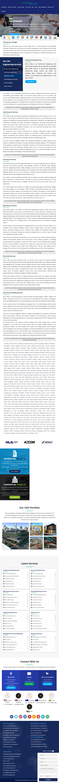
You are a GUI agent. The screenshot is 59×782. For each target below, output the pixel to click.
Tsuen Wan (49, 424)
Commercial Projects (37, 599)
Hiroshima (6, 375)
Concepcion (12, 359)
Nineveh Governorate (43, 399)
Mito (10, 390)
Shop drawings (51, 165)
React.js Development (36, 733)
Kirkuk (49, 377)
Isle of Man (11, 377)
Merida (53, 386)
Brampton (17, 350)
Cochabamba (16, 357)
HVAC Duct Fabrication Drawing (39, 628)
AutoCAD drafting (46, 52)
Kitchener (12, 379)
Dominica (6, 363)
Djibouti (44, 361)
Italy (20, 377)
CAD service (15, 46)
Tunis (54, 424)
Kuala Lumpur (51, 379)
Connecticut (22, 359)
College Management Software (38, 744)
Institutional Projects (10, 578)
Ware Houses (8, 623)
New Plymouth (43, 397)
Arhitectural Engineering (10, 573)
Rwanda (19, 413)
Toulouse (6, 424)
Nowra (49, 401)
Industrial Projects (9, 581)
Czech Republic (34, 361)
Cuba (19, 361)
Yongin (17, 433)
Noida (5, 401)
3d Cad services (32, 95)
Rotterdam (6, 413)
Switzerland (6, 422)
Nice (25, 399)
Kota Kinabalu (39, 379)
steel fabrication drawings (22, 216)
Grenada (6, 370)
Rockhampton (33, 410)
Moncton (36, 390)
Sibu (51, 413)
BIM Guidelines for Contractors (39, 637)
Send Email (47, 684)
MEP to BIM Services (9, 599)
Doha (53, 361)
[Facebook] (12, 717)
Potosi (41, 406)
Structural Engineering (37, 573)
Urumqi (39, 426)
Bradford (12, 350)
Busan (9, 354)
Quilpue (53, 408)
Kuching (21, 381)
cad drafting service (13, 97)
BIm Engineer (8, 639)
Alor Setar (6, 343)
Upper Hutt (12, 428)
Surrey (39, 419)
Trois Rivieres (42, 424)
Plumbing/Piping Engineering (39, 594)
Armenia (39, 346)
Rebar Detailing (8, 618)
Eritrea (23, 366)
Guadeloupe (23, 370)
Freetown (47, 366)
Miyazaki (14, 390)
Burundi (6, 354)
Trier (30, 424)
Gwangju (29, 372)
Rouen (11, 413)
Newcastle (10, 399)
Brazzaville (27, 350)
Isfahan (5, 377)
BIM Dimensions (36, 649)
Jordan (41, 377)
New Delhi (13, 397)
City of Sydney (51, 354)
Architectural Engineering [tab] (11, 69)
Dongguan (22, 363)
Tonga (41, 422)
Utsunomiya (52, 426)
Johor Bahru (36, 377)
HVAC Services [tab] (8, 86)
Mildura (26, 388)
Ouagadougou (26, 404)
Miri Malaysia (38, 388)
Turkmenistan (18, 426)
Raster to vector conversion (29, 218)
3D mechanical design (47, 216)
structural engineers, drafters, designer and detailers (24, 313)
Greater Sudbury (40, 368)
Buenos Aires (15, 352)
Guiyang (20, 372)
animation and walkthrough (46, 120)
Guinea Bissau (14, 372)
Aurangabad (7, 348)
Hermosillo (45, 372)
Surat (30, 419)
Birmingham (34, 348)
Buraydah (42, 352)
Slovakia (22, 415)
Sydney (12, 422)
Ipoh (41, 375)
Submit (48, 780)
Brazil (22, 350)
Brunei (9, 352)
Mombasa (25, 390)
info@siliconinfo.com (47, 681)
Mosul (48, 393)
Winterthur (22, 431)
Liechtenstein (13, 384)
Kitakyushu (6, 379)
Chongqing (29, 354)
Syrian (19, 422)
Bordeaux (52, 348)
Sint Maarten (16, 415)
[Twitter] (16, 717)
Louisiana (49, 384)
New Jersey (28, 397)
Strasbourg (6, 419)
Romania (39, 410)
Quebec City (36, 408)
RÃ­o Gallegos (21, 410)
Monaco (31, 390)
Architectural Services (10, 112)
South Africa (49, 415)
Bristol (37, 350)
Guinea (8, 372)
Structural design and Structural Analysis (14, 170)
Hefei (41, 372)
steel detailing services (45, 304)
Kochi (23, 379)
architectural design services (47, 131)
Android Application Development (39, 728)
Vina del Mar (28, 428)
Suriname (34, 419)
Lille (21, 384)
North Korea (26, 401)
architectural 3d (7, 137)
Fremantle (52, 366)
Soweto (32, 417)
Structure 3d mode (36, 167)
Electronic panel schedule (39, 266)
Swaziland (48, 419)
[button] (4, 25)
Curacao (24, 361)
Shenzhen (23, 413)
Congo (17, 359)
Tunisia (5, 426)
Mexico (5, 388)
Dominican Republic (14, 363)
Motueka (52, 393)
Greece (47, 368)
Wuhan (44, 431)
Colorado (41, 357)
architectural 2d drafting (30, 131)
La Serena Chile (35, 386)
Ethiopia (32, 366)
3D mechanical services (46, 230)
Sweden (53, 419)
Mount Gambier (8, 395)
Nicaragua (20, 399)
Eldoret (53, 363)
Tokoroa (34, 422)
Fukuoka (29, 368)
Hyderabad (36, 375)
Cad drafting (41, 46)
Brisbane (32, 350)
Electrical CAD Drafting (9, 262)
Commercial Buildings (10, 628)
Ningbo (50, 399)
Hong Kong (26, 375)
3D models (20, 122)
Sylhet (15, 422)
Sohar (30, 415)
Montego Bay (7, 393)
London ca (43, 384)
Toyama (17, 424)
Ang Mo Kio (36, 343)
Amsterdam (26, 343)
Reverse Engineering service (45, 218)
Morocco (43, 393)
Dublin (39, 363)
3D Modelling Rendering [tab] (10, 79)
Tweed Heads (29, 426)
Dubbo (35, 363)
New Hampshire (21, 397)
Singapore (9, 415)
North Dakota (18, 401)
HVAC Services (35, 616)
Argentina (18, 346)
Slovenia (26, 415)
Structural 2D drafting (39, 165)
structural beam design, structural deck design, (43, 187)
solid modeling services (35, 220)
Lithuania (29, 384)
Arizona (29, 346)
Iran (47, 375)
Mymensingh (7, 397)
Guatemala (39, 370)
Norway (45, 401)
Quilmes (49, 408)
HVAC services (19, 237)
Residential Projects (9, 583)
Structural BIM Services (10, 647)
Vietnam (22, 428)
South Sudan (26, 417)
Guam (28, 370)
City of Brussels (43, 354)
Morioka (38, 393)
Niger (28, 399)
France (36, 366)
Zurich (36, 433)
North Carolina (11, 401)
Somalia (43, 415)
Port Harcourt (7, 406)
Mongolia (41, 390)
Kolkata (27, 379)
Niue (54, 399)
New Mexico (35, 397)
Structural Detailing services (13, 293)
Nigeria (31, 399)
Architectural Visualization (31, 122)
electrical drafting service (39, 262)
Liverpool (34, 384)
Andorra (31, 343)
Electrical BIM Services (10, 649)
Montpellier (21, 393)
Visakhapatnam (39, 428)
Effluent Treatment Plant (38, 586)
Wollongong (39, 431)
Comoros (6, 359)
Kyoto (53, 381)
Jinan (23, 377)
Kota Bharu (32, 379)
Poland (36, 404)
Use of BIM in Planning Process (39, 642)
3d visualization (33, 120)
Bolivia (47, 348)
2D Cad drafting (16, 93)
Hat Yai (33, 372)
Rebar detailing (25, 167)
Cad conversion (15, 95)
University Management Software (39, 746)
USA (44, 426)
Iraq (50, 375)
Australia (13, 348)
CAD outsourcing (31, 50)
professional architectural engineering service (26, 116)
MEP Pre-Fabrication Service (11, 605)
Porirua (45, 404)
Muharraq (22, 395)
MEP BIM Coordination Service (12, 602)
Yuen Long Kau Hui (24, 433)
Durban (48, 363)
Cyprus (28, 361)
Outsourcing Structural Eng (38, 576)
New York (49, 397)
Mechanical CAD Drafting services (40, 214)
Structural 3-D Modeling (41, 308)
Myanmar (52, 395)
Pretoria (46, 406)
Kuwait (42, 381)
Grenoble (11, 370)
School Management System (38, 739)
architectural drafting (34, 143)
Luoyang (17, 386)
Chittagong (14, 354)
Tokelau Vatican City (26, 422)
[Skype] (43, 717)
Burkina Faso (48, 352)
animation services (23, 135)
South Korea (19, 417)
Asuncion (47, 346)
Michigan (17, 388)
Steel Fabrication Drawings (11, 621)
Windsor (11, 431)
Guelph (53, 370)
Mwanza (47, 395)
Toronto (53, 422)
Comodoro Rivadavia (50, 357)
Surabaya (26, 419)
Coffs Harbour (24, 357)
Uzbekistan (6, 428)
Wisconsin (27, 431)
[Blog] (34, 717)
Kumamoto (26, 381)
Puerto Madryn (7, 408)
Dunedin (44, 363)
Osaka (5, 404)
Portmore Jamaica (24, 406)
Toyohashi (21, 424)
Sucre (11, 419)
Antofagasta (7, 346)
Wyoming (52, 431)
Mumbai (28, 395)
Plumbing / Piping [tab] (9, 76)
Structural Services (9, 159)
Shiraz (47, 413)
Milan (22, 388)
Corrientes (44, 359)
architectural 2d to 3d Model (20, 137)
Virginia (33, 428)
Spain (36, 417)
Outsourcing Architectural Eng (12, 576)
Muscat (37, 395)
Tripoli (37, 424)
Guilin (5, 372)
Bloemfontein (41, 348)
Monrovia (47, 390)
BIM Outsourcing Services (11, 642)
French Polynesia (16, 368)
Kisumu (53, 377)
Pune (32, 408)
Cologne (31, 357)
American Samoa (13, 343)
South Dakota (11, 417)
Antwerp (13, 346)
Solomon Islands (36, 415)
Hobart (11, 375)
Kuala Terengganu (8, 381)
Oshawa (9, 404)
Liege (18, 384)
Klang (16, 379)
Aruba (43, 346)
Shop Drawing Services (10, 616)
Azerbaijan (23, 348)
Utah (47, 426)
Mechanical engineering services (34, 209)
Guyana (25, 372)
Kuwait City (48, 381)
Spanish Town (41, 417)
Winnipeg (16, 431)
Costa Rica (49, 359)
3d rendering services (36, 135)
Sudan (14, 419)
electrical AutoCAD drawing (23, 262)
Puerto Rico (22, 408)
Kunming (32, 381)
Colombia (36, 357)
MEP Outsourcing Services (11, 597)
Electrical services (9, 256)
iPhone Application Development (39, 726)
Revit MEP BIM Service (10, 607)
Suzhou (43, 419)
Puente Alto (52, 406)
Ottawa (20, 404)
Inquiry (3, 11)
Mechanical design (36, 216)
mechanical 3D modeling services (25, 225)
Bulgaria (27, 352)
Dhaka (40, 361)
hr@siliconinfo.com (29, 681)
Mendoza (48, 386)
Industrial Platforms (9, 626)
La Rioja (43, 386)
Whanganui (46, 428)
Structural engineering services (11, 167)
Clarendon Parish (8, 357)
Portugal (32, 406)
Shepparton (29, 413)
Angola (41, 343)
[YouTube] (38, 717)
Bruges (5, 352)
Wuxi (48, 431)
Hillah (50, 372)
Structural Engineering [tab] (10, 72)
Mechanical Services (10, 206)
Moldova (19, 390)
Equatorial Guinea (13, 366)
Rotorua (53, 410)
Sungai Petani (20, 419)
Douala (27, 363)
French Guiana (7, 368)
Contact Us (14, 35)
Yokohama (12, 433)
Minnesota (31, 388)
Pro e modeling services (21, 220)
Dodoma (49, 361)
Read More (30, 81)
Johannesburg (28, 377)
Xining (7, 433)
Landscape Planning (9, 586)
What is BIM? (35, 639)
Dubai (31, 363)
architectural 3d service (49, 135)
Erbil (20, 366)
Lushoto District (27, 386)
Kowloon (45, 379)
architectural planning (22, 120)
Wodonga (33, 431)
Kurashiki (38, 381)
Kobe (20, 379)
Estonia (27, 366)
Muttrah (42, 395)
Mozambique (16, 395)
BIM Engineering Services (11, 637)
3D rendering (11, 120)
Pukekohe (27, 408)
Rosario (48, 410)
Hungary (31, 375)
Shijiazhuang (42, 413)
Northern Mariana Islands (36, 401)
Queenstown (43, 408)
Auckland (53, 346)
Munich (33, 395)
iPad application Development (38, 735)
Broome (53, 350)
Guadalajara (17, 370)
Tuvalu (23, 426)
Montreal (27, 393)
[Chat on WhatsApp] (47, 717)
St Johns (53, 417)
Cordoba (39, 359)
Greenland (52, 368)
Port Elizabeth (51, 404)
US (42, 426)
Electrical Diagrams (12, 266)
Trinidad (33, 424)
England (6, 366)
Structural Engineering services (23, 163)
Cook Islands (29, 359)
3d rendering (11, 135)
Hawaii (37, 372)
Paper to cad (24, 95)
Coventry (11, 361)
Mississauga (46, 388)
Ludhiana (12, 386)
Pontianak (40, 404)
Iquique (44, 375)
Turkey (12, 426)
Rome (44, 410)
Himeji (53, 372)
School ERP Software (36, 742)
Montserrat (33, 393)
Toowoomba (47, 422)
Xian (5, 433)
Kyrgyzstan (6, 384)
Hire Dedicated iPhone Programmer (39, 730)
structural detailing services (10, 301)
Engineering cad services (43, 93)
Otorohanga (15, 404)
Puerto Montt (15, 408)
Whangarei (52, 428)
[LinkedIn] (25, 717)
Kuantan (16, 381)
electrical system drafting (38, 264)
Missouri (6, 390)
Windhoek (6, 431)
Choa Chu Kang (22, 354)
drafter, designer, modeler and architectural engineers (25, 140)
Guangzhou (33, 370)
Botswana (6, 350)
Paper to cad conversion (15, 218)
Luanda (8, 386)
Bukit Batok (21, 352)
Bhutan (28, 348)
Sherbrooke (36, 413)
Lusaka (21, 386)
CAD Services (7, 42)
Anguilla (46, 343)
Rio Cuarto (13, 410)
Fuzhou (33, 368)
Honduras (20, 375)
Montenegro (14, 393)
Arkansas (33, 346)
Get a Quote (14, 471)
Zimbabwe (31, 433)
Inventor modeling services (21, 228)
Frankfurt (41, 366)
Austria (18, 348)
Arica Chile (23, 346)
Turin (9, 426)
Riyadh (26, 410)
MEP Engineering (9, 594)
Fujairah (24, 368)
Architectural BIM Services (11, 644)
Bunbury (31, 352)
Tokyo (38, 422)
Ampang (20, 343)
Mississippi (52, 388)
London (38, 384)
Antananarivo (51, 343)
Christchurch (35, 354)
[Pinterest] (29, 717)
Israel (16, 377)
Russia (14, 413)
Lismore (24, 384)
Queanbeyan (7, 410)
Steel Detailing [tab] (8, 83)
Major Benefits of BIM (37, 647)
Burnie (53, 352)
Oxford (32, 404)
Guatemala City (47, 370)
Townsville (11, 424)
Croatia (15, 361)
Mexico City (11, 388)
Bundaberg (36, 352)
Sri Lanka (48, 417)
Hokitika (15, 375)
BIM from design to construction (39, 644)
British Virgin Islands (45, 350)
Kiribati (45, 377)
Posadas (37, 406)
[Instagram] (21, 717)
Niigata (35, 399)
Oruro (53, 401)
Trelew (26, 424)
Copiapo (34, 359)
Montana (52, 390)
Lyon (40, 386)
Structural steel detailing (24, 165)
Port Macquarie (15, 406)
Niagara (16, 399)
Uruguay (35, 426)
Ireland (53, 375)
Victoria (17, 428)
